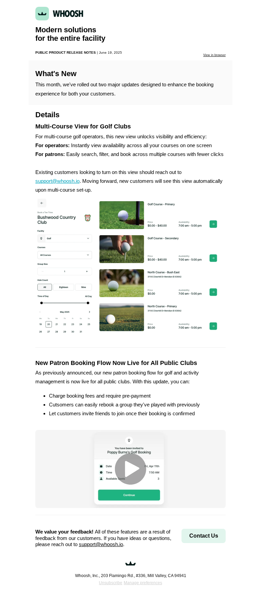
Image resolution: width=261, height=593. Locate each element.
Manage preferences (143, 582)
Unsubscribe (110, 582)
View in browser (214, 55)
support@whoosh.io (57, 181)
